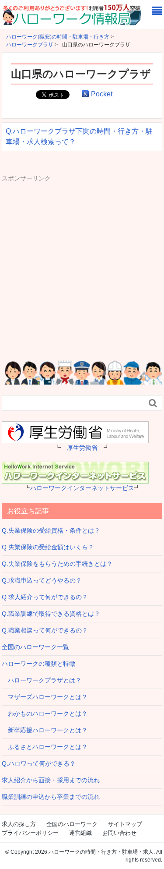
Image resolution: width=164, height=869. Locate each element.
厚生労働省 (82, 447)
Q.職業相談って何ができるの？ (45, 630)
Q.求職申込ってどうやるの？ (42, 580)
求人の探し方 (19, 824)
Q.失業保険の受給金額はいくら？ (48, 547)
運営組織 (80, 833)
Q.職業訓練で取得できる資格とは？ (51, 613)
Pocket (101, 94)
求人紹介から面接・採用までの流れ (51, 780)
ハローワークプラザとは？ (41, 680)
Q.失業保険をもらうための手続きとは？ (57, 563)
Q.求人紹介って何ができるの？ (45, 597)
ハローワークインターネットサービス (82, 487)
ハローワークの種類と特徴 (38, 663)
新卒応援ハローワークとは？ (44, 730)
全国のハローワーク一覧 (35, 646)
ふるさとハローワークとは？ (44, 746)
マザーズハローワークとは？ (44, 696)
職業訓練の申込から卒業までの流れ (51, 796)
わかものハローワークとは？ (44, 713)
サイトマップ (125, 824)
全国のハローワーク (72, 824)
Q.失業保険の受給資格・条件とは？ (51, 530)
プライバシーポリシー (30, 833)
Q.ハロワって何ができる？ (39, 763)
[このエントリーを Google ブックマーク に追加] (85, 94)
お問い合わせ (119, 833)
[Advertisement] (82, 265)
